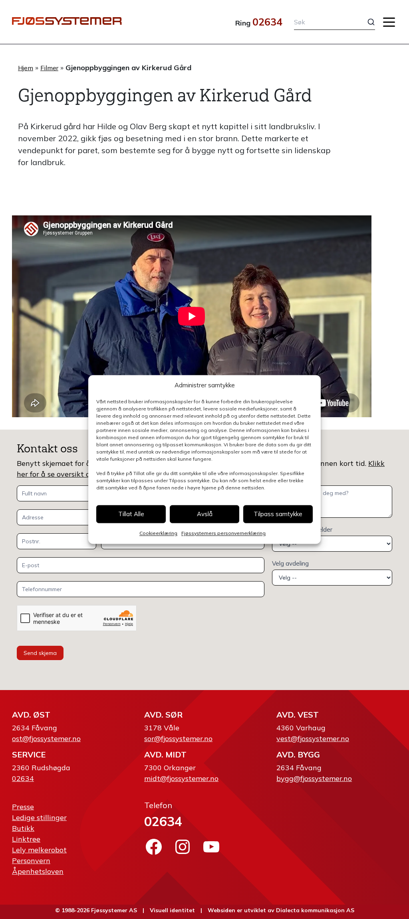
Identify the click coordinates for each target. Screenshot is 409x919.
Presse (23, 806)
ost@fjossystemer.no (46, 738)
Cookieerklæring (158, 533)
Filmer (49, 68)
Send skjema (40, 653)
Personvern (31, 860)
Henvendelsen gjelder (302, 529)
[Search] (365, 22)
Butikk (23, 828)
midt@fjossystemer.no (181, 778)
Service (29, 754)
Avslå (204, 514)
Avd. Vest (297, 715)
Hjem (25, 68)
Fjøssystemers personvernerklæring (223, 533)
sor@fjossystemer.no (178, 738)
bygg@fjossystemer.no (314, 778)
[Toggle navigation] (389, 22)
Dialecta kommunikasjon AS (315, 910)
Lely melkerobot (39, 849)
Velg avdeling (290, 563)
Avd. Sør (163, 715)
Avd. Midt (165, 754)
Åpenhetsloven (38, 871)
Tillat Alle (131, 514)
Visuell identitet (172, 910)
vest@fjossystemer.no (312, 738)
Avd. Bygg (298, 754)
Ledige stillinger (39, 817)
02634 (267, 22)
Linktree (26, 839)
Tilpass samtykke (278, 514)
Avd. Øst (31, 715)
